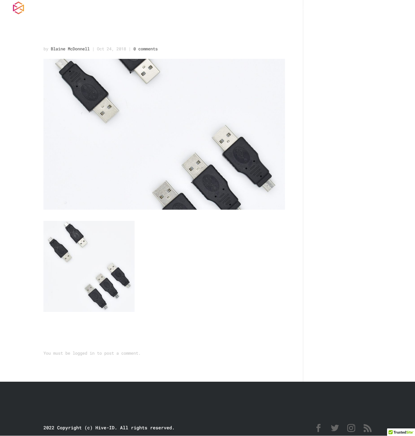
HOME (258, 9)
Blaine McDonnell (70, 49)
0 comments (145, 49)
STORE (313, 9)
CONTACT (378, 9)
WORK (284, 9)
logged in (83, 353)
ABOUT (343, 9)
